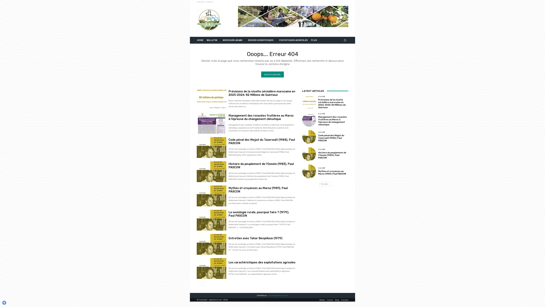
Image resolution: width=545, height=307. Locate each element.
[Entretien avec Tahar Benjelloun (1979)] (211, 244)
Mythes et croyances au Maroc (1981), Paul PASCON (332, 172)
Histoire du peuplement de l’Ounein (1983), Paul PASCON (332, 155)
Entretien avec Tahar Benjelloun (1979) (255, 238)
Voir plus (324, 184)
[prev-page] (198, 284)
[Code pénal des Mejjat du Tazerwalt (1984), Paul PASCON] (211, 147)
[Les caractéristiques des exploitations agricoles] (211, 268)
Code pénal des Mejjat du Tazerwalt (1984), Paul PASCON (331, 138)
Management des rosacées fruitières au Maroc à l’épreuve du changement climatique (261, 117)
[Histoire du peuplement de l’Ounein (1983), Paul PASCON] (211, 171)
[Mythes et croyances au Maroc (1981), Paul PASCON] (211, 195)
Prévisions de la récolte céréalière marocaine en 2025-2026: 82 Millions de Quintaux (262, 93)
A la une (321, 96)
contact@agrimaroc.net (277, 295)
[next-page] (203, 284)
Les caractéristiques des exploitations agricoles (262, 262)
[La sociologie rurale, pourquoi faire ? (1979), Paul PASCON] (211, 220)
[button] (345, 40)
